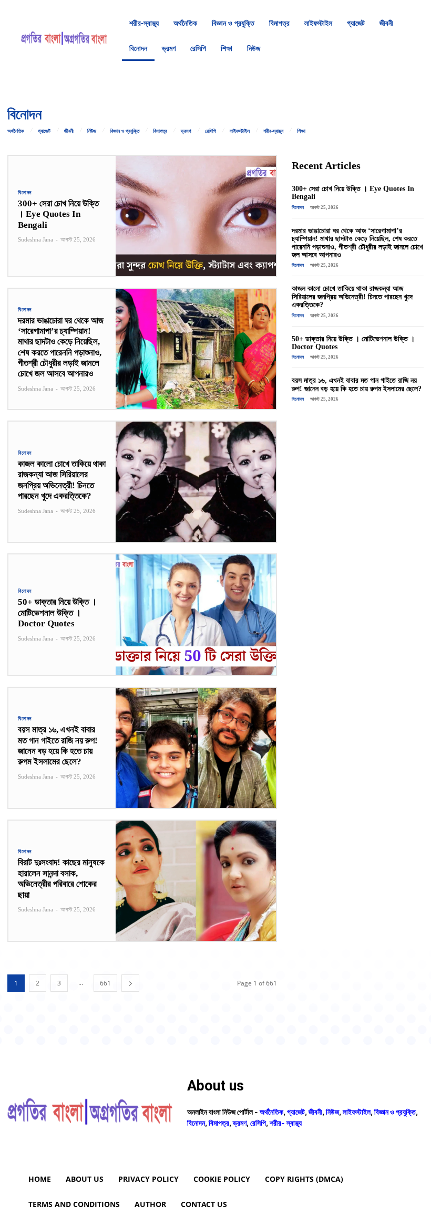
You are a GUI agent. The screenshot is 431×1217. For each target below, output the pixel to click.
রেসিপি (210, 131)
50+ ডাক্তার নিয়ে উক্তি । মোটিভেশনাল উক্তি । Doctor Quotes (57, 612)
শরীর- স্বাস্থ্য (286, 1122)
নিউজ (91, 131)
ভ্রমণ (186, 131)
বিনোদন (25, 192)
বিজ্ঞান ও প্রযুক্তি (124, 131)
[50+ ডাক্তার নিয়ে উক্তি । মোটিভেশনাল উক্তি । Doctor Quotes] (196, 614)
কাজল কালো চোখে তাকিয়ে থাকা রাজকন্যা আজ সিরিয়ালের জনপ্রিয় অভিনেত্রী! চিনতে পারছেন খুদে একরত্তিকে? (62, 480)
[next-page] (130, 983)
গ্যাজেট (44, 131)
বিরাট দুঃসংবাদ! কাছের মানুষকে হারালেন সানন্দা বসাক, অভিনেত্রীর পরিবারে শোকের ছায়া (61, 878)
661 (105, 983)
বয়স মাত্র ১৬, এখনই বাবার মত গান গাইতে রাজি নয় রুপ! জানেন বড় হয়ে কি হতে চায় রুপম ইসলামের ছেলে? (58, 746)
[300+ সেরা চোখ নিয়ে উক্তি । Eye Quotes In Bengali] (196, 216)
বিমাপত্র (160, 131)
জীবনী (69, 131)
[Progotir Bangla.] (64, 36)
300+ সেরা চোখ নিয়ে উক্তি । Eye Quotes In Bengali (58, 214)
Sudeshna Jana (35, 239)
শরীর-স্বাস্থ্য (273, 131)
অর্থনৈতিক (15, 131)
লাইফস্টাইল (240, 131)
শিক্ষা (301, 131)
